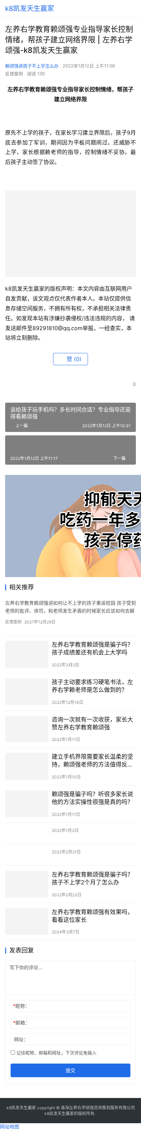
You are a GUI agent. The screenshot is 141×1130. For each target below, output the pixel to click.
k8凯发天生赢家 (29, 8)
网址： (21, 1039)
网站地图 (9, 1126)
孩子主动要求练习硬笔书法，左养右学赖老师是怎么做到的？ (92, 686)
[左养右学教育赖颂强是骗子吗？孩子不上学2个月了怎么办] (26, 884)
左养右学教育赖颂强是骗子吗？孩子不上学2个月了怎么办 (92, 878)
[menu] (134, 8)
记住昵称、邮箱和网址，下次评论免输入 (56, 1052)
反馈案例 (14, 73)
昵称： (21, 1006)
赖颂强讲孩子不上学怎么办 (32, 65)
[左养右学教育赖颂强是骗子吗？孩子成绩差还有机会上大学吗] (26, 654)
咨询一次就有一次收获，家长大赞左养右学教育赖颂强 (92, 723)
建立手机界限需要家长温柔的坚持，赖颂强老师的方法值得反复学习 (92, 761)
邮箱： (21, 1022)
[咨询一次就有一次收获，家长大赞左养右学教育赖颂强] (26, 729)
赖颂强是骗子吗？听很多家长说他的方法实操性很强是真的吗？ (92, 798)
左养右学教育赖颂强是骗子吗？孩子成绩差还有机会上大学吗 (92, 648)
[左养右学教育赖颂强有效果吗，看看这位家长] (26, 921)
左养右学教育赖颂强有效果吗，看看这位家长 (92, 916)
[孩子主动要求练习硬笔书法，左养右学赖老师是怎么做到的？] (26, 691)
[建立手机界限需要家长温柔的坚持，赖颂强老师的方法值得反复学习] (26, 766)
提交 (70, 1070)
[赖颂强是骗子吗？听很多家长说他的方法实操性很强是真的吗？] (26, 803)
